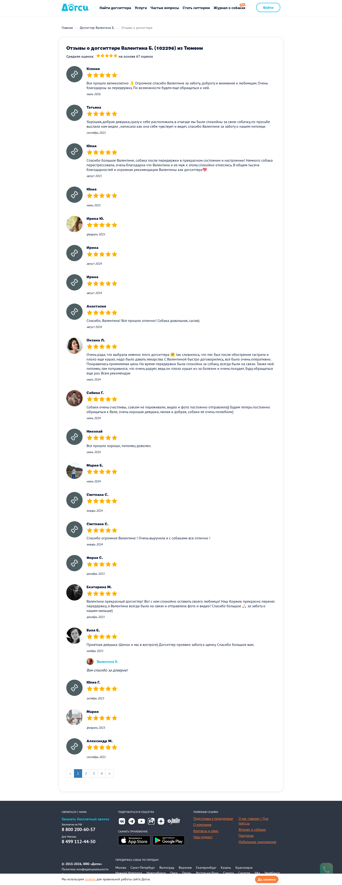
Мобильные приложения (257, 842)
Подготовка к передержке (213, 818)
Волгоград (166, 867)
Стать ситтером (196, 7)
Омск (174, 873)
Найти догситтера (115, 7)
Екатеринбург (206, 867)
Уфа (257, 873)
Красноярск (244, 867)
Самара (228, 873)
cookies (90, 879)
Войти (268, 7)
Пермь (186, 873)
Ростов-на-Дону (207, 873)
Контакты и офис (206, 831)
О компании (202, 824)
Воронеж (185, 867)
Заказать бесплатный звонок (85, 819)
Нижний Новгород (128, 873)
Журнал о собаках (229, 7)
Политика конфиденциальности (85, 869)
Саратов (244, 873)
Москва (120, 867)
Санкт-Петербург (143, 867)
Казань (226, 867)
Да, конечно (267, 879)
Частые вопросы (165, 7)
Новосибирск (156, 873)
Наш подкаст (203, 837)
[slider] (107, 56)
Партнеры (246, 835)
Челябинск (272, 873)
